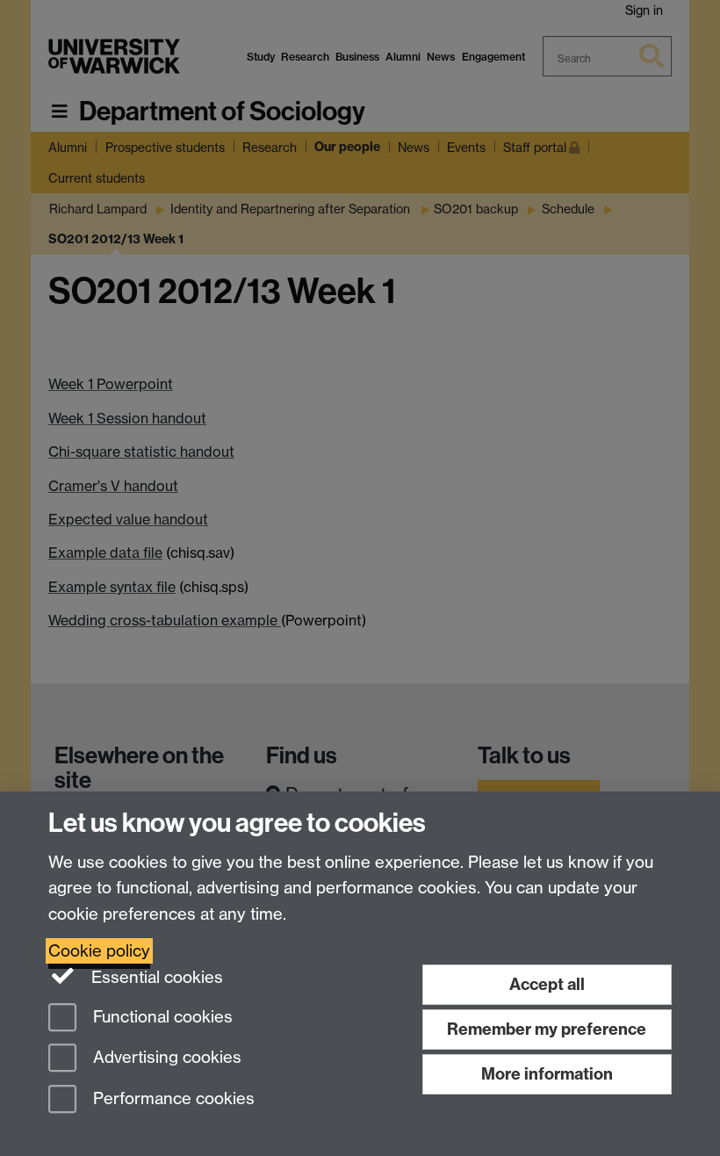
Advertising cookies (165, 1058)
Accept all (547, 984)
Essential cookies (155, 977)
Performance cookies (172, 1099)
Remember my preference (546, 1029)
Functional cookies (161, 1017)
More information (547, 1074)
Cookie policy (99, 951)
